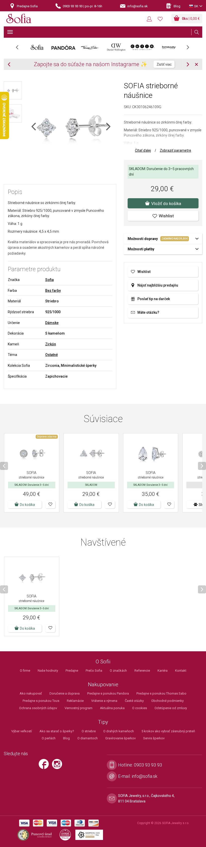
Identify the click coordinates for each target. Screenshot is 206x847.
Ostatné (51, 355)
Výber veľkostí (21, 731)
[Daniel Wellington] (116, 47)
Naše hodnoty (48, 670)
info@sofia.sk (144, 776)
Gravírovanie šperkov (120, 738)
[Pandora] (63, 47)
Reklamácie (75, 701)
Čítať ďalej (143, 150)
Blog (66, 738)
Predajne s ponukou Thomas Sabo (161, 693)
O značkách (118, 670)
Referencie (142, 670)
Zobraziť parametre (175, 150)
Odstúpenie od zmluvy (170, 708)
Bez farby (53, 291)
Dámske (52, 323)
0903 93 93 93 (148, 765)
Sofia (49, 280)
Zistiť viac (164, 64)
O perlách (49, 738)
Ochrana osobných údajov (38, 708)
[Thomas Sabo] (90, 47)
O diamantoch (87, 738)
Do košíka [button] (27, 505)
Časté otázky (134, 701)
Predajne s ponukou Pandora (108, 693)
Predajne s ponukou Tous (41, 701)
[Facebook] (45, 766)
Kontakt (180, 670)
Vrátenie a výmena (104, 701)
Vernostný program (78, 708)
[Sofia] (19, 19)
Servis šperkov (154, 738)
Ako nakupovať (31, 693)
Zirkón (50, 344)
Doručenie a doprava (64, 693)
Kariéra (163, 670)
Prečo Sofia (94, 670)
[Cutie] (142, 47)
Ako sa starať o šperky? (56, 731)
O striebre (89, 731)
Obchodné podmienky (167, 701)
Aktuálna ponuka (112, 708)
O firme (25, 670)
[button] (50, 504)
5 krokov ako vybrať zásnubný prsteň (168, 731)
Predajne (72, 670)
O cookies (139, 708)
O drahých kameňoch (118, 731)
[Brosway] (169, 47)
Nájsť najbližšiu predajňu (157, 285)
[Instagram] (58, 766)
